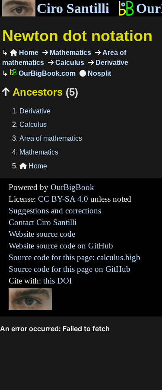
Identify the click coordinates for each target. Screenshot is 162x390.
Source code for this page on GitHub (69, 269)
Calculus (69, 62)
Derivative (111, 62)
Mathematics (69, 52)
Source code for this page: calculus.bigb (74, 257)
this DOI (57, 280)
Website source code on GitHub (61, 245)
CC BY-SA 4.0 (63, 198)
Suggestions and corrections (55, 210)
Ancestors (40, 92)
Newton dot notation (77, 36)
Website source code (42, 234)
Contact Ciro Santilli (42, 222)
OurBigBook (72, 187)
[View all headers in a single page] (95, 73)
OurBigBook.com (46, 73)
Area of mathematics (50, 138)
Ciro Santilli (73, 8)
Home (24, 52)
